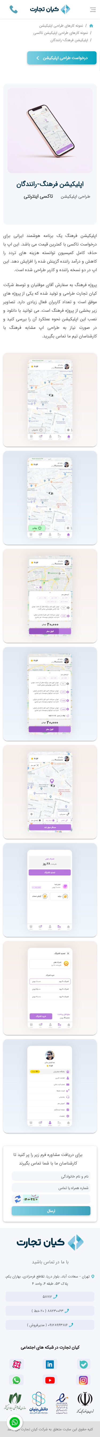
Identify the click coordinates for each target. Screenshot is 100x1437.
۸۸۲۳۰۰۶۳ (48, 1311)
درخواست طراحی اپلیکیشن (64, 57)
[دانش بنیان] (38, 1402)
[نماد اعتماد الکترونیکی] (62, 1402)
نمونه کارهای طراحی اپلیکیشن (61, 25)
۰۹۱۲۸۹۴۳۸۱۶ (48, 1325)
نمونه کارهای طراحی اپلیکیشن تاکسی (60, 32)
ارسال (51, 1210)
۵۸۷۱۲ (48, 1296)
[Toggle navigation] (93, 9)
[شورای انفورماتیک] (85, 1402)
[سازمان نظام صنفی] (15, 1401)
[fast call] (13, 9)
